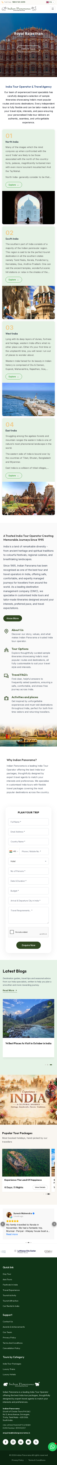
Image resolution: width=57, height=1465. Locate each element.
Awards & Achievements (14, 1320)
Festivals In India (10, 1278)
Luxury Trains (9, 1362)
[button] (3, 1221)
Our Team (7, 1326)
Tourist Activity (9, 1289)
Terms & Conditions (36, 1454)
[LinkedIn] (21, 1435)
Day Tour (7, 1267)
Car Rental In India (11, 1299)
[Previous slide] (46, 40)
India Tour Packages (12, 1357)
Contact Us (8, 1315)
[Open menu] (52, 8)
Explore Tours (28, 49)
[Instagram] (13, 1435)
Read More (8, 990)
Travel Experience (11, 1283)
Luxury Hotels (9, 1368)
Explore (14, 185)
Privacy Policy (9, 1331)
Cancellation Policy (11, 1341)
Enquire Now (28, 945)
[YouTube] (28, 1435)
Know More (13, 618)
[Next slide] (52, 40)
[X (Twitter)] (36, 1435)
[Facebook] (5, 1435)
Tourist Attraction (10, 1294)
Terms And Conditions (13, 1336)
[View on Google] (9, 1215)
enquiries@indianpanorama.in (16, 1426)
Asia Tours (7, 1273)
